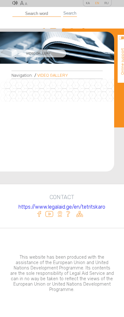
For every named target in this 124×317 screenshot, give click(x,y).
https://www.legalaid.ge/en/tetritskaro (61, 207)
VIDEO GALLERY (52, 75)
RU (106, 3)
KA (88, 3)
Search (69, 13)
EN (97, 3)
